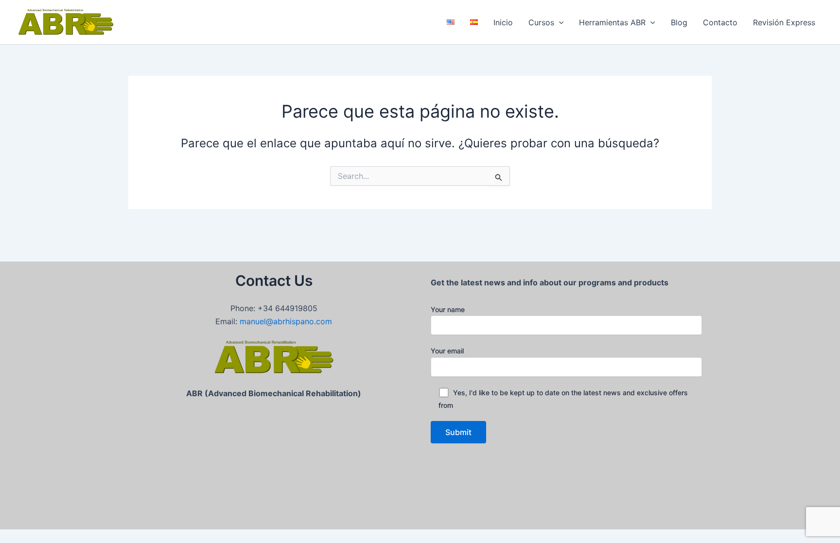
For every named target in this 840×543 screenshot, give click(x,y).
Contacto (720, 22)
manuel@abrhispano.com (286, 321)
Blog (679, 22)
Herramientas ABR (612, 22)
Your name (448, 309)
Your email (447, 351)
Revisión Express (784, 22)
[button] (559, 22)
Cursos (541, 22)
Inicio (503, 22)
